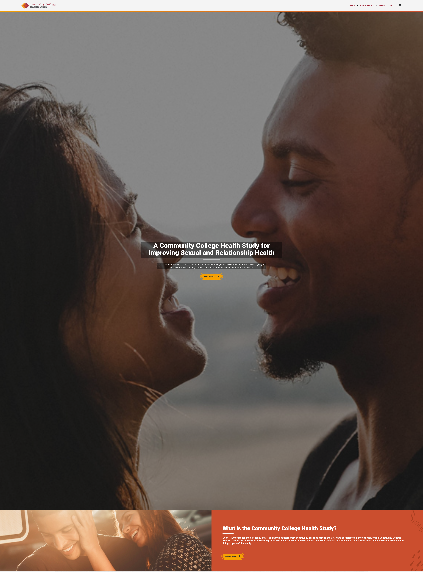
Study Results (367, 5)
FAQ (391, 5)
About (352, 5)
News (382, 5)
